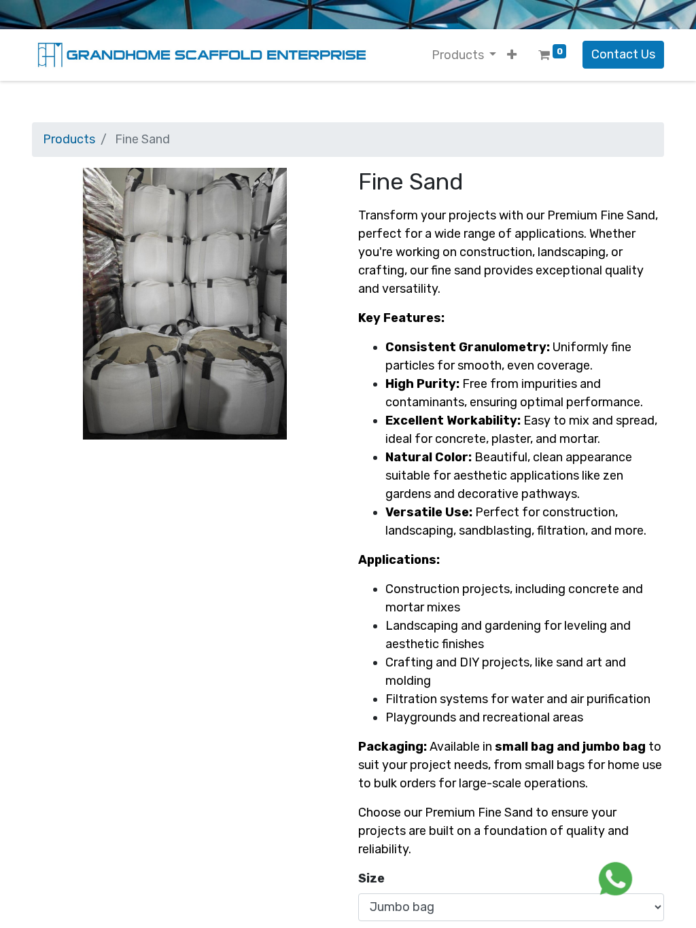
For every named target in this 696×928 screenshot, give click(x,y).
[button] (512, 55)
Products (69, 139)
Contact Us (623, 54)
